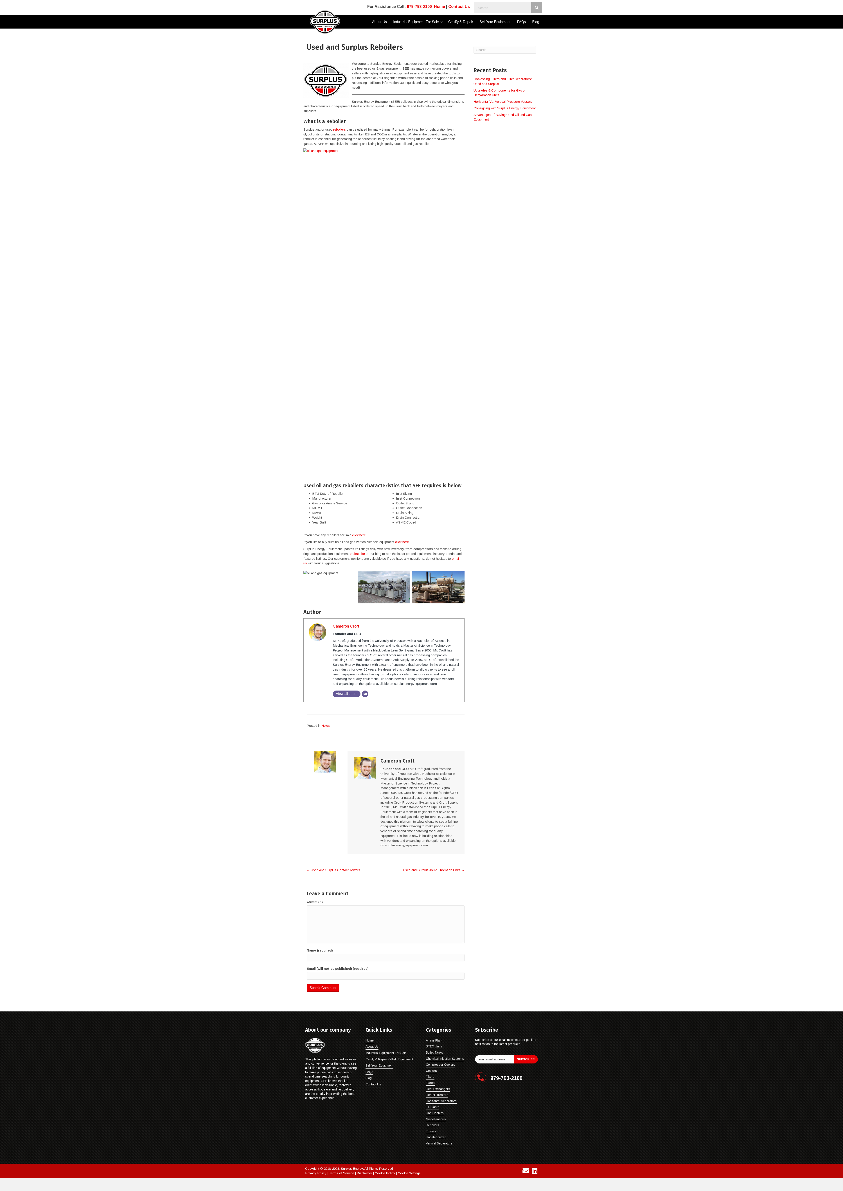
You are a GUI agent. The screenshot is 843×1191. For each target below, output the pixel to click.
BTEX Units (434, 1046)
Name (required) (320, 950)
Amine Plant (434, 1040)
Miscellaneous (436, 1119)
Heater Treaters (437, 1095)
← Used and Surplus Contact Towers (333, 870)
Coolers (431, 1070)
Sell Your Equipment (495, 22)
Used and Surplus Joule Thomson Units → (434, 870)
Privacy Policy (315, 1173)
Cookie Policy (385, 1173)
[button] (442, 21)
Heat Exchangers (438, 1089)
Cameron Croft (346, 626)
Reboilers (432, 1125)
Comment (315, 901)
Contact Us (459, 6)
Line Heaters (435, 1113)
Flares (430, 1083)
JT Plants (432, 1107)
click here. (359, 535)
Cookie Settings (409, 1173)
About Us (379, 22)
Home (439, 6)
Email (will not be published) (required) (338, 968)
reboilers (339, 129)
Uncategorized (436, 1137)
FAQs (521, 22)
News (325, 725)
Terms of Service (341, 1173)
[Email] (365, 694)
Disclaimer (364, 1173)
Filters (430, 1076)
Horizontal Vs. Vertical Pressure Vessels (503, 101)
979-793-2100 (419, 6)
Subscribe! (526, 1059)
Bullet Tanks (434, 1052)
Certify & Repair (460, 22)
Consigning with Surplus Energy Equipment (505, 108)
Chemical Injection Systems (445, 1058)
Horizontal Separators (441, 1101)
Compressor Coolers (440, 1064)
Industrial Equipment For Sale (416, 22)
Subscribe (357, 554)
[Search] (536, 7)
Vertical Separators (439, 1143)
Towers (431, 1131)
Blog (535, 22)
